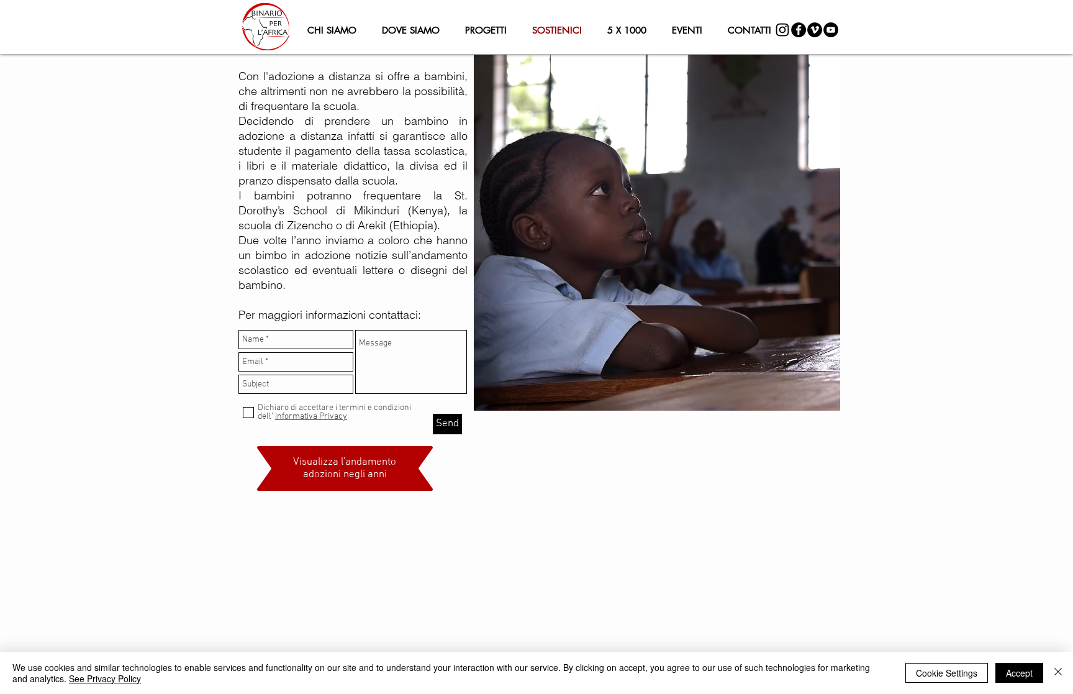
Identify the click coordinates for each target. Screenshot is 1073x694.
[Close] (1058, 673)
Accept (1019, 673)
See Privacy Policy (105, 678)
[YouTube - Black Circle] (830, 29)
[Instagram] (782, 30)
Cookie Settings (946, 673)
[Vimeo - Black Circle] (814, 29)
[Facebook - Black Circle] (798, 29)
